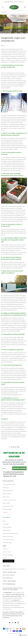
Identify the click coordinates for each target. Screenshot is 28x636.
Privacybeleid (6, 524)
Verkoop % (5, 512)
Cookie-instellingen (7, 527)
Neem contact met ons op (8, 539)
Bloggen (4, 545)
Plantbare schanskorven (8, 490)
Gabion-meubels (6, 503)
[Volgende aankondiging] (25, 1)
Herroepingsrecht (6, 530)
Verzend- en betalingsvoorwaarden (10, 533)
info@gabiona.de (11, 584)
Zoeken (4, 558)
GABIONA (11, 633)
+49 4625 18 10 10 (12, 572)
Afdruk (4, 521)
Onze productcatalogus (8, 555)
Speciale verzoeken (7, 551)
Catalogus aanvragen (7, 509)
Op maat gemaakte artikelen (9, 484)
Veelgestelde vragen (7, 542)
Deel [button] (3, 45)
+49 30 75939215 (12, 581)
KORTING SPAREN (19, 468)
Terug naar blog (15, 447)
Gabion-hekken (6, 496)
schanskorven (15, 600)
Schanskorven (6, 487)
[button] (2, 7)
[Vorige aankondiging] (2, 1)
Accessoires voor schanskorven (9, 500)
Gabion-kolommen (7, 493)
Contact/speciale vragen (8, 506)
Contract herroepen (8, 561)
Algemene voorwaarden (8, 536)
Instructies (5, 548)
